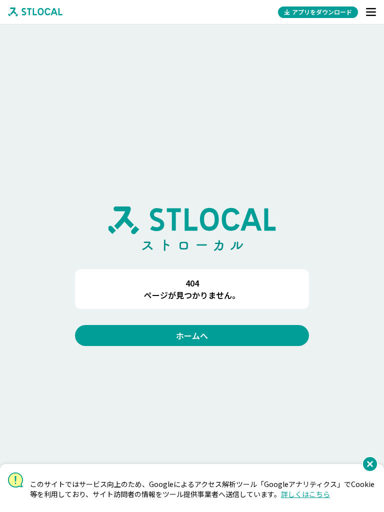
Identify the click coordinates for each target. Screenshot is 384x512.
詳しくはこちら (305, 494)
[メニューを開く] (371, 12)
